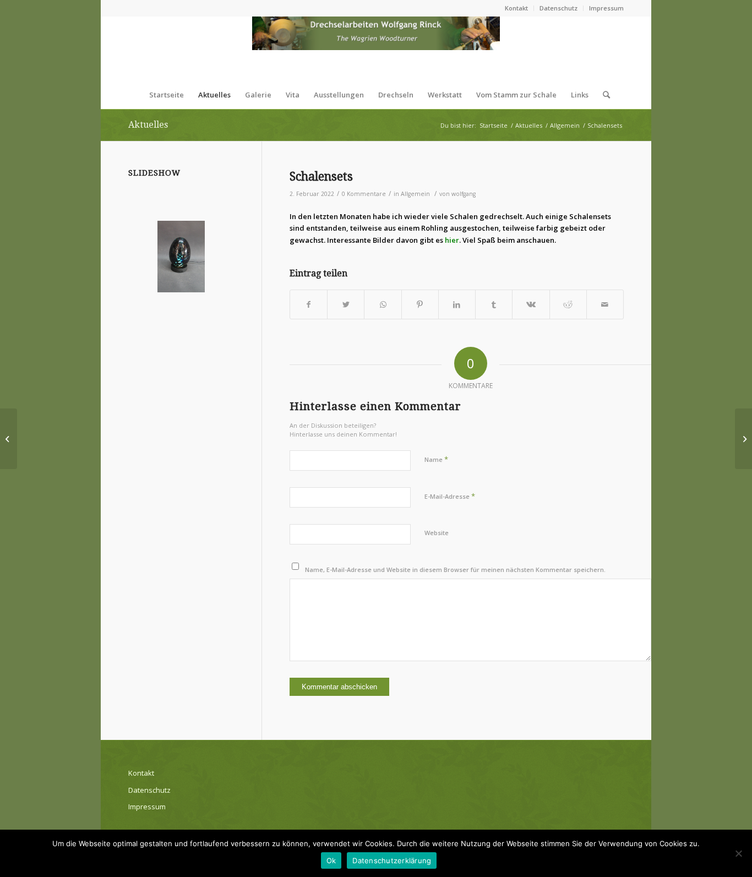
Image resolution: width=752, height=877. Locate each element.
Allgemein (415, 194)
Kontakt (516, 8)
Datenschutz (558, 8)
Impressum (606, 8)
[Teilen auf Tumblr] (494, 304)
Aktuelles (148, 124)
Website (436, 533)
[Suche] (603, 94)
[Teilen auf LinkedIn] (457, 304)
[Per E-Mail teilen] (605, 304)
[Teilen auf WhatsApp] (382, 304)
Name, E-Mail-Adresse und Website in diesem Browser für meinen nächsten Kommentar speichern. (455, 569)
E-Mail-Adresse (449, 496)
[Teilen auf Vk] (531, 304)
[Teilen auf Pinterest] (420, 304)
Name (436, 459)
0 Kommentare (364, 194)
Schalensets (321, 176)
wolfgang (463, 194)
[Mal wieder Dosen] (8, 438)
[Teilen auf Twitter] (346, 304)
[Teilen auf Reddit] (568, 304)
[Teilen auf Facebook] (308, 304)
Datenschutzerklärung (391, 860)
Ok (331, 860)
